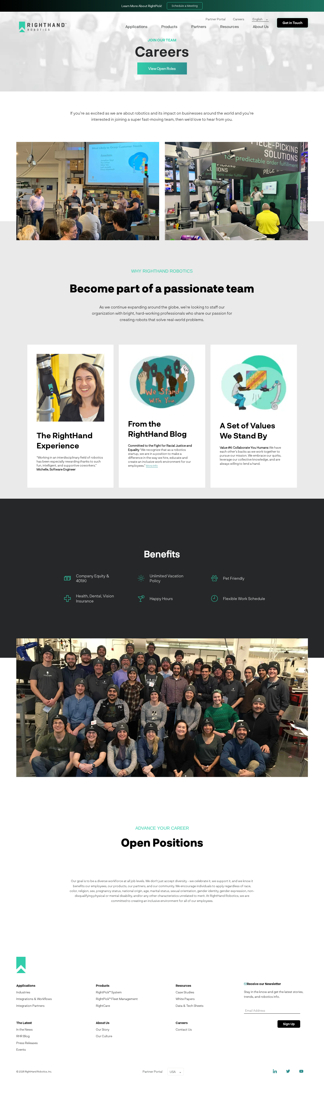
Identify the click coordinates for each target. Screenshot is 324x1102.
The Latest (24, 1023)
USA (173, 1072)
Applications (136, 26)
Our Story (102, 1029)
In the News (24, 1029)
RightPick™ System (109, 992)
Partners (198, 26)
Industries (23, 992)
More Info (152, 465)
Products (169, 26)
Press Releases (27, 1043)
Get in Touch (292, 23)
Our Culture (104, 1036)
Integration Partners (30, 1005)
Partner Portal (215, 19)
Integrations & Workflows (34, 999)
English (258, 19)
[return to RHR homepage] (42, 27)
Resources (229, 26)
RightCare (103, 1005)
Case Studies (185, 992)
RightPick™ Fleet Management (117, 999)
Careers (238, 19)
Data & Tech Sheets (189, 1005)
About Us (261, 26)
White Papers (185, 999)
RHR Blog (23, 1036)
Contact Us (184, 1029)
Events (21, 1049)
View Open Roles (162, 68)
